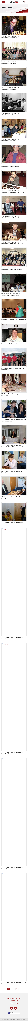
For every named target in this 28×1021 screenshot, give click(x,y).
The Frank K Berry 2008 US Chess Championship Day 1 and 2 (10, 139)
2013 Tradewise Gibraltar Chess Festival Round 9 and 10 (12, 471)
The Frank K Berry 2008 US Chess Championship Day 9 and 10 (10, 36)
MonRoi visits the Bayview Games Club (12, 343)
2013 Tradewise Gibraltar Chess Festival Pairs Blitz (13, 983)
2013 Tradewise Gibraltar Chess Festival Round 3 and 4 (12, 638)
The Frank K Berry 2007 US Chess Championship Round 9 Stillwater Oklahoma (13, 165)
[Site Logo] (14, 2)
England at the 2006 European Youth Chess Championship (13, 368)
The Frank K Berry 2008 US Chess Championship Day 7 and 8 (10, 62)
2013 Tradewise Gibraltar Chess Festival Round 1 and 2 (12, 753)
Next (20, 989)
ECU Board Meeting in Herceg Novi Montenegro (11, 394)
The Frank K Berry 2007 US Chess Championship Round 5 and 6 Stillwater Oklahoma (12, 218)
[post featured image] (14, 25)
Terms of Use (14, 1000)
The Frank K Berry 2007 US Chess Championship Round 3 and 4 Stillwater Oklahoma (12, 244)
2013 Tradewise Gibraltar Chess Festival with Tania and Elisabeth (13, 420)
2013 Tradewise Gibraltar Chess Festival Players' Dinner (12, 868)
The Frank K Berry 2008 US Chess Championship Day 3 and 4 (10, 114)
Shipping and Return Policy (14, 998)
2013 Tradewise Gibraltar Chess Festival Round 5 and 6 (12, 523)
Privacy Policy (14, 1003)
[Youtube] (11, 1008)
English (12, 1012)
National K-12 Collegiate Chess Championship (13, 319)
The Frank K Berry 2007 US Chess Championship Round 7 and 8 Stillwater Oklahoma (12, 192)
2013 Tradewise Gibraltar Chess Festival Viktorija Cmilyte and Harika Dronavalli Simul (13, 446)
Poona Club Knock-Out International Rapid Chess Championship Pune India (12, 294)
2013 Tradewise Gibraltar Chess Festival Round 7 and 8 (12, 497)
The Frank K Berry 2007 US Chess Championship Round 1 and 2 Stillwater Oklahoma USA (11, 269)
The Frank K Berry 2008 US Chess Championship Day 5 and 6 (10, 88)
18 (16, 989)
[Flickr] (15, 1008)
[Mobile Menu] (3, 2)
